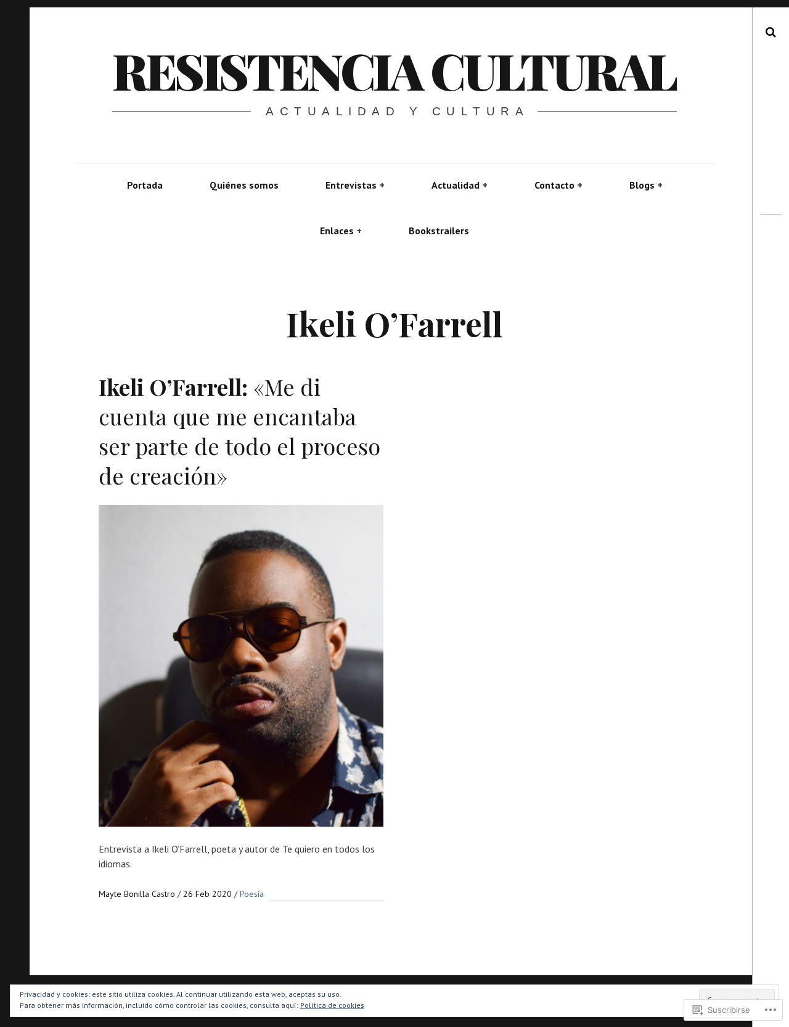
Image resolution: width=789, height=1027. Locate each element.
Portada (145, 185)
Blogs (642, 185)
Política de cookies (332, 1005)
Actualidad (455, 185)
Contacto (554, 185)
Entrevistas (351, 185)
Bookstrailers (439, 230)
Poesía (252, 893)
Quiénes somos (244, 185)
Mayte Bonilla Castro (138, 893)
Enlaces (337, 230)
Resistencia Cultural (394, 70)
